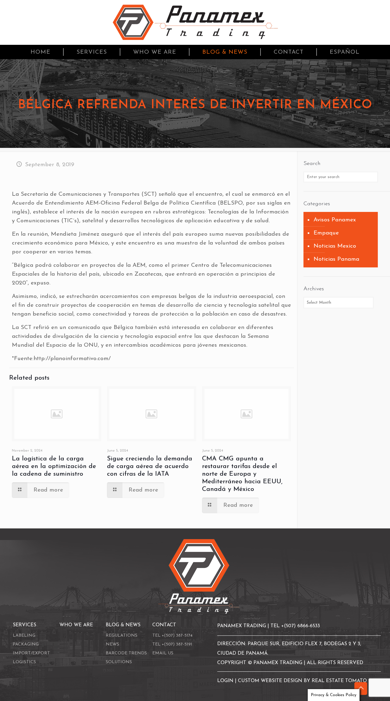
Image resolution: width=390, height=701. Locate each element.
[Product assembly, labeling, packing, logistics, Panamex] (195, 22)
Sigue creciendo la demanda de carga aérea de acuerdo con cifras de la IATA (149, 466)
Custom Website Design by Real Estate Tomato (302, 680)
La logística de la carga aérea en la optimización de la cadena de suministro (54, 466)
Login (226, 680)
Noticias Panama (336, 259)
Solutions (119, 662)
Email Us (162, 653)
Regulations (121, 635)
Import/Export (31, 653)
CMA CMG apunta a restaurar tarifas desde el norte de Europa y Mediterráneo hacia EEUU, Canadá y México (242, 474)
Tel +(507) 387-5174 (172, 635)
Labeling (24, 635)
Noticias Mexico (335, 246)
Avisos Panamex (335, 220)
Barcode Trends (126, 653)
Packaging (26, 644)
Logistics (24, 662)
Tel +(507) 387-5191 (172, 644)
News (112, 644)
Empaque (326, 233)
